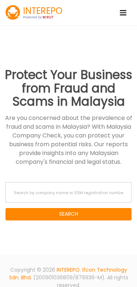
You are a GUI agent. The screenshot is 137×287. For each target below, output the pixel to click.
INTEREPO (68, 269)
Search (68, 214)
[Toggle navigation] (123, 13)
